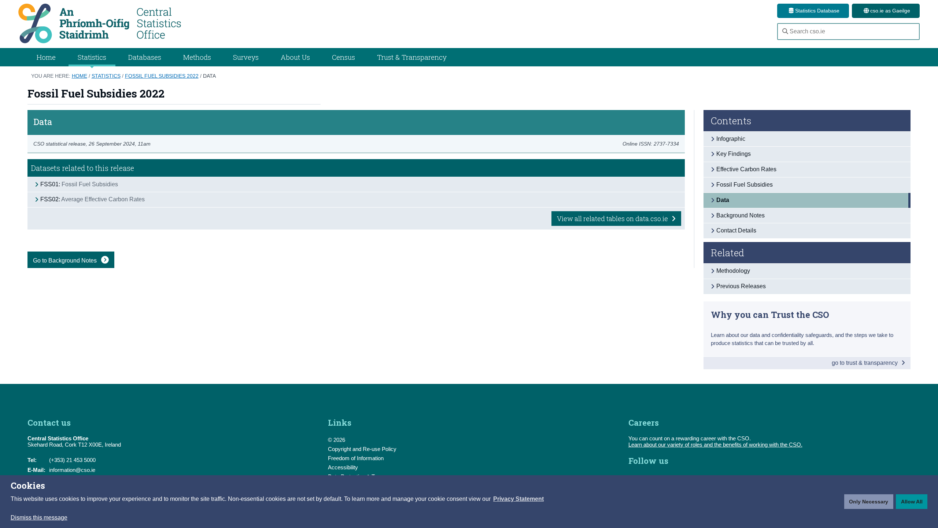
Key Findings (733, 154)
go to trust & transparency (865, 363)
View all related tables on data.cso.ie (613, 218)
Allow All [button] (912, 502)
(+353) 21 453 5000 (72, 460)
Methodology (733, 271)
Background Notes (740, 215)
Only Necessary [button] (868, 502)
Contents (731, 120)
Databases (144, 57)
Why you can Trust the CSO (770, 314)
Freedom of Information (356, 458)
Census (343, 57)
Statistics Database (816, 11)
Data (209, 76)
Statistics (106, 76)
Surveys (246, 57)
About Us (295, 57)
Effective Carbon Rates (746, 169)
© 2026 (336, 440)
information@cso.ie (72, 470)
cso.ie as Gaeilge (889, 11)
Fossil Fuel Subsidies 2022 (162, 76)
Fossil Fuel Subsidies (744, 185)
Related (727, 252)
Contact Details (736, 230)
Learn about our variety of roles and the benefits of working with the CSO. (715, 444)
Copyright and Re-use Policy (362, 449)
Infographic (730, 139)
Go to (65, 260)
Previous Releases (741, 286)
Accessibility (343, 467)
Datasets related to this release (82, 168)
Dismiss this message (39, 517)
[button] (518, 499)
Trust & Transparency (412, 57)
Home (46, 57)
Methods (197, 57)
